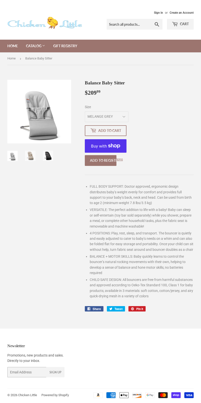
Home (12, 46)
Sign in (158, 12)
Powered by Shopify (55, 395)
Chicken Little (27, 395)
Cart (184, 24)
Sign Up (55, 372)
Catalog (34, 46)
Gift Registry (65, 46)
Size (88, 107)
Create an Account (182, 12)
